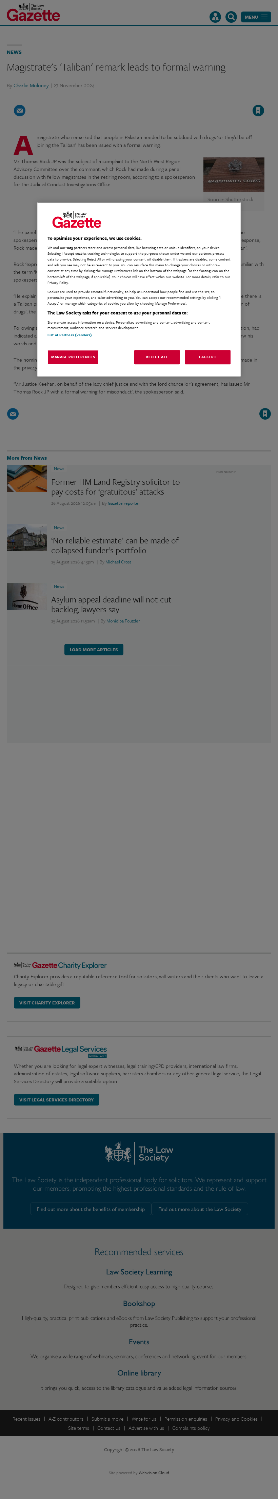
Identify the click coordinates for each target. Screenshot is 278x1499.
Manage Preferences (73, 357)
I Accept (208, 357)
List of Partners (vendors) (69, 335)
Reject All (157, 357)
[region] (139, 289)
